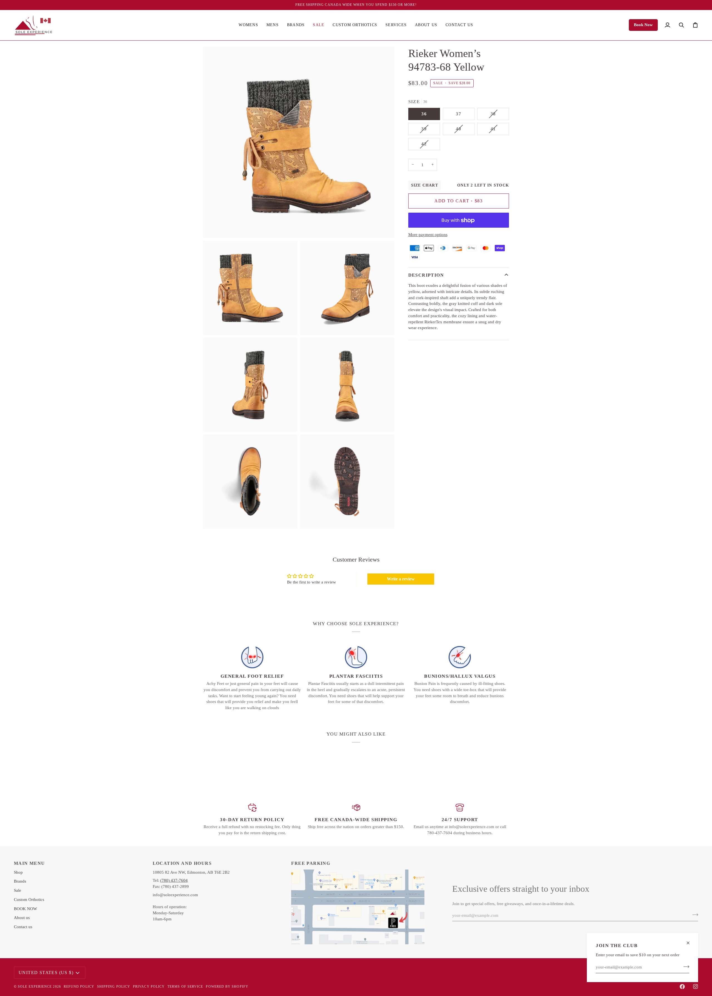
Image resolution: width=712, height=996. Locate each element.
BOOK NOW (25, 908)
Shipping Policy (113, 986)
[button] (248, 25)
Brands (20, 881)
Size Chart (424, 185)
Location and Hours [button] (182, 863)
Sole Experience (35, 986)
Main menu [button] (29, 863)
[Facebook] (682, 986)
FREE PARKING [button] (310, 863)
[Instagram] (695, 986)
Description (426, 275)
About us (22, 917)
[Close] (690, 943)
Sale (17, 890)
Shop (18, 872)
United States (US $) (46, 972)
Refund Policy (79, 986)
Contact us (23, 927)
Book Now (643, 25)
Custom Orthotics (29, 899)
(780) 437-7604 (174, 880)
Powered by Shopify (227, 986)
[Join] (684, 966)
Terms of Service (185, 986)
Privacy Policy (149, 986)
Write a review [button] (401, 579)
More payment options (428, 234)
